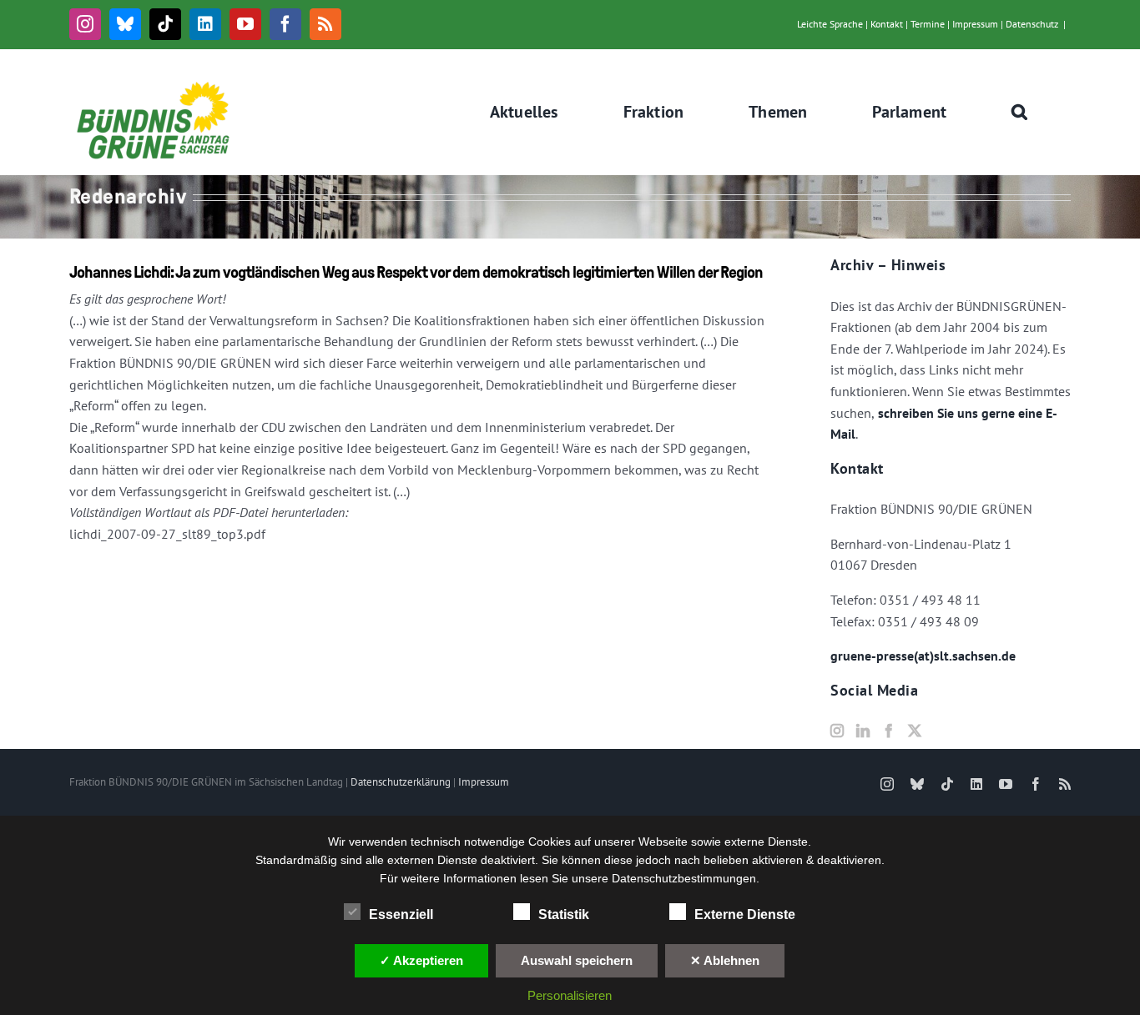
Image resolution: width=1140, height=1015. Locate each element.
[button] (1020, 111)
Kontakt (886, 24)
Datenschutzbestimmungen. (685, 878)
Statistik (563, 914)
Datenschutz (1032, 24)
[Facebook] (888, 730)
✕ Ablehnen (724, 960)
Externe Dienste (744, 914)
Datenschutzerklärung (401, 782)
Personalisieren (569, 995)
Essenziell (401, 914)
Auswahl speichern (577, 960)
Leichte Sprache (830, 24)
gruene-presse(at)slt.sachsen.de (923, 655)
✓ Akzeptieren (421, 960)
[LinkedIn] (863, 730)
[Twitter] (914, 730)
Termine (927, 24)
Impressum (975, 24)
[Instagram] (837, 730)
